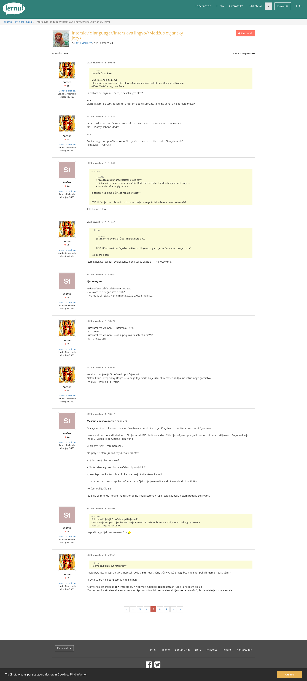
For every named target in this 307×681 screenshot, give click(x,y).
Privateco (211, 649)
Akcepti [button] (289, 674)
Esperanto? (203, 6)
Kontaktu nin (244, 649)
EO (298, 6)
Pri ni (153, 649)
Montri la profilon (67, 90)
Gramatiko (236, 6)
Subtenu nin (182, 649)
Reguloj (227, 649)
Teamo (166, 649)
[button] (268, 6)
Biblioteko (255, 6)
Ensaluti (282, 6)
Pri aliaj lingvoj (24, 21)
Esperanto (63, 648)
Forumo (7, 21)
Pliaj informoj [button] (78, 674)
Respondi (246, 33)
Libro (198, 649)
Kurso (220, 6)
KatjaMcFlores (84, 43)
